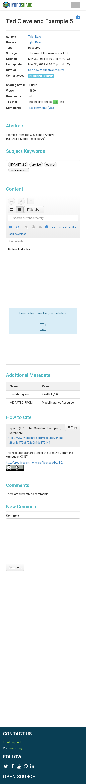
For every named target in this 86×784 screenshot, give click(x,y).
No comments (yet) (41, 107)
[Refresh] (17, 227)
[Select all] (11, 227)
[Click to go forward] (21, 201)
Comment (12, 515)
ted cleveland (18, 170)
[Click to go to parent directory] (30, 201)
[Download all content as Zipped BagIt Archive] (47, 227)
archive (36, 164)
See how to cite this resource (46, 70)
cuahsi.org (15, 748)
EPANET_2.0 (18, 164)
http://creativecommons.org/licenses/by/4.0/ (34, 462)
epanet (50, 164)
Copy (73, 427)
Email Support (12, 742)
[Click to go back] (11, 201)
